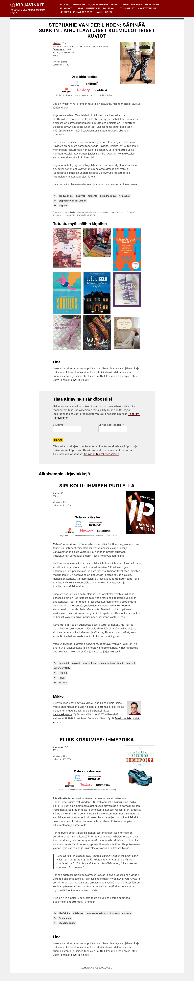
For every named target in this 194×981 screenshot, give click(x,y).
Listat (79, 8)
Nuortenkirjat (132, 4)
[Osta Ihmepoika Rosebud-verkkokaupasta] (96, 779)
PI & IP (62, 677)
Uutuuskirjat (126, 8)
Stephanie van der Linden (72, 200)
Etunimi (58, 424)
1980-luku (64, 913)
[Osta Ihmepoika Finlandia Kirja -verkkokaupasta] (79, 779)
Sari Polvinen (68, 52)
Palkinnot (66, 8)
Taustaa (108, 8)
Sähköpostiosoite (111, 424)
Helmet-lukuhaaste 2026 (76, 12)
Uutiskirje (93, 8)
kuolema (115, 913)
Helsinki (63, 672)
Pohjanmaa (65, 918)
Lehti (108, 12)
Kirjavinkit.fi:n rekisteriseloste (101, 454)
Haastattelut (147, 8)
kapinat (76, 663)
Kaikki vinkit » (81, 379)
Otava (56, 493)
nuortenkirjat (90, 663)
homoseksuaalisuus (97, 913)
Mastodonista (123, 718)
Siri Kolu (63, 682)
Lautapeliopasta (62, 714)
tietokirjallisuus (108, 195)
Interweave (59, 49)
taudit (120, 663)
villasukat (124, 195)
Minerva (57, 43)
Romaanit (79, 4)
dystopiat (64, 663)
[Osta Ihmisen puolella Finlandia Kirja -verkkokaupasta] (80, 525)
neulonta (92, 195)
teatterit (130, 663)
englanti (63, 205)
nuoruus (126, 913)
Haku (98, 12)
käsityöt (80, 195)
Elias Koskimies (67, 923)
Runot (115, 4)
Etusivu (65, 4)
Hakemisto (152, 4)
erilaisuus (78, 913)
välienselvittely (62, 667)
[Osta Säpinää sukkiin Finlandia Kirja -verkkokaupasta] (76, 85)
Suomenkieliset (98, 4)
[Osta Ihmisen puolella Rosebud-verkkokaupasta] (96, 525)
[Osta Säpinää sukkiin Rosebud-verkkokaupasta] (93, 85)
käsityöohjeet (66, 195)
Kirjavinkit (30, 4)
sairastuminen (107, 663)
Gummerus (58, 747)
